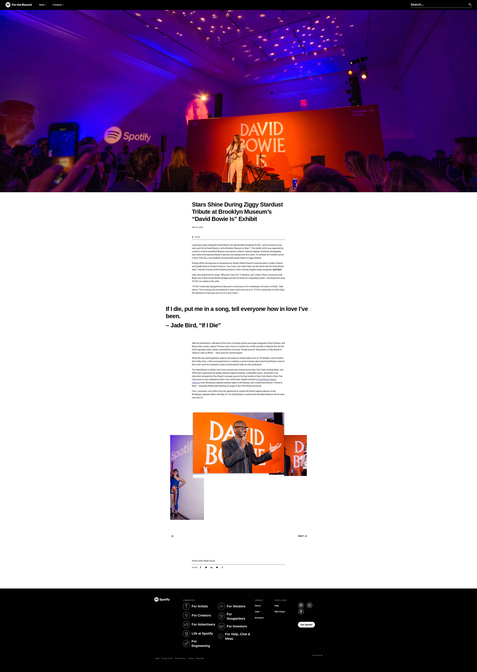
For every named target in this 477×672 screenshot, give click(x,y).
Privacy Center (167, 658)
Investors (259, 618)
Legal (157, 658)
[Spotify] (18, 5)
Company (57, 5)
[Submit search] (469, 4)
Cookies (191, 658)
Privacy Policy (180, 658)
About (258, 606)
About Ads (200, 658)
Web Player (280, 612)
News (41, 5)
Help (277, 606)
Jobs (257, 612)
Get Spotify (307, 624)
